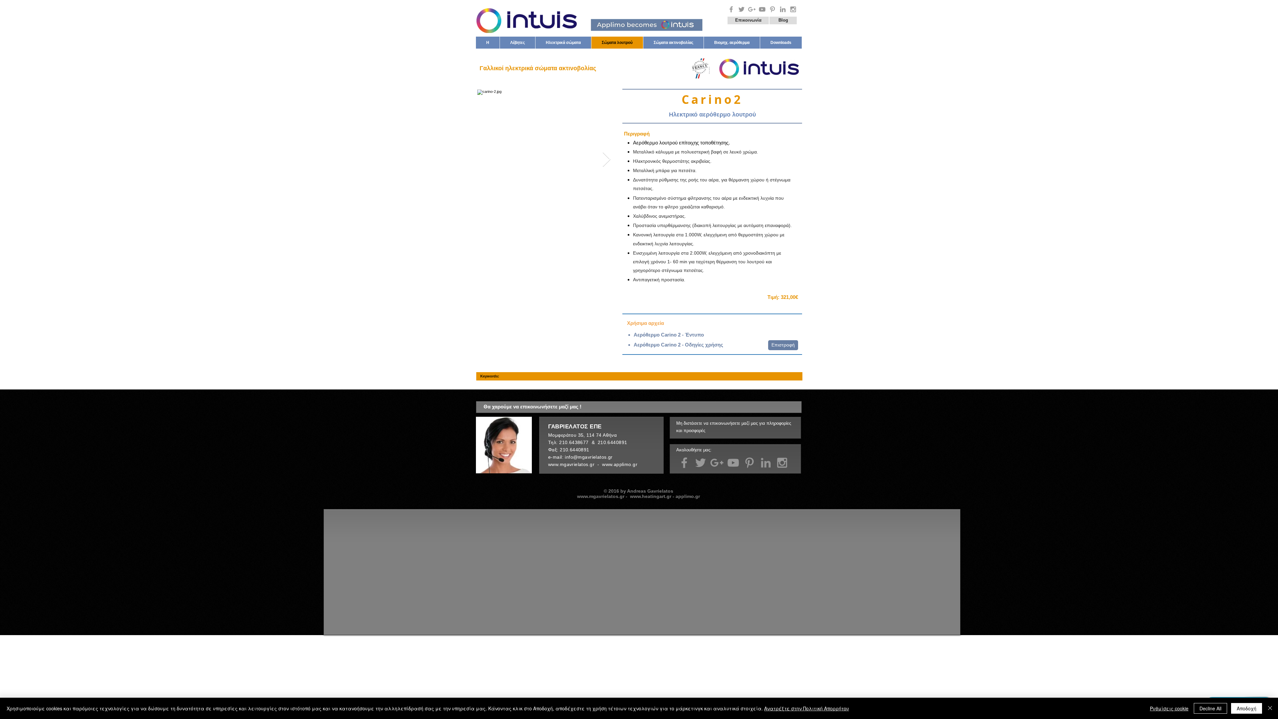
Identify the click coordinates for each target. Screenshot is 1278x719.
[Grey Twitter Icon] (742, 9)
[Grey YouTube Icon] (762, 9)
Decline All (1210, 708)
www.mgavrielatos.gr (572, 464)
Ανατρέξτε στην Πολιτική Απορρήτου (806, 708)
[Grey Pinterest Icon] (772, 9)
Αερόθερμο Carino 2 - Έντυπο (669, 335)
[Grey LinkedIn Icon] (766, 463)
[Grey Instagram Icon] (793, 9)
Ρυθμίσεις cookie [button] (1169, 708)
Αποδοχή (1246, 708)
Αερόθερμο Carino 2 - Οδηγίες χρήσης (678, 345)
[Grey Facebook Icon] (731, 9)
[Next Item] (606, 159)
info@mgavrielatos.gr (588, 457)
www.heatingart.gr (650, 496)
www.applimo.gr (620, 464)
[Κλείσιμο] (1270, 708)
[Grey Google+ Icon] (752, 9)
